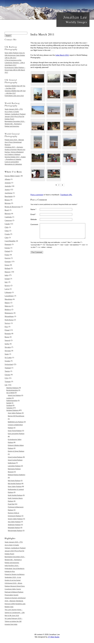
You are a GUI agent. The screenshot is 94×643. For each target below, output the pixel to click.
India (6, 275)
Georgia (7, 258)
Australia (8, 186)
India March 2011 (62, 55)
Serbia (7, 344)
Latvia (7, 289)
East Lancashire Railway (16, 434)
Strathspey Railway (14, 525)
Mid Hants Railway (14, 481)
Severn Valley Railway (15, 519)
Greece (7, 265)
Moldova (8, 309)
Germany (8, 261)
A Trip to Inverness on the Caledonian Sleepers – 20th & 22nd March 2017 (15, 62)
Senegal (7, 340)
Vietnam (8, 381)
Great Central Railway (15, 457)
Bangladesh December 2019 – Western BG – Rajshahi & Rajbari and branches (15, 124)
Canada (7, 224)
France (7, 254)
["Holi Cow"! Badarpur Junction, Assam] (53, 174)
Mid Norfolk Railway (14, 483)
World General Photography (12, 135)
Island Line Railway (14, 395)
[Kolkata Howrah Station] (37, 94)
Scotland (9, 405)
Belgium (8, 203)
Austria (7, 189)
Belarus (7, 200)
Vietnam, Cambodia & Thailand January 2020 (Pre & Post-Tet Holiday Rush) (15, 116)
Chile (6, 227)
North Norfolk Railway (15, 495)
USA (6, 378)
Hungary (8, 272)
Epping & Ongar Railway (16, 451)
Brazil (7, 210)
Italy (6, 282)
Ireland (7, 278)
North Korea (9, 320)
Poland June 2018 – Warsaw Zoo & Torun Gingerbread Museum (14, 142)
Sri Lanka (8, 357)
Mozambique (9, 316)
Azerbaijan (8, 193)
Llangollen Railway (14, 466)
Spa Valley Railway (14, 522)
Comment (34, 224)
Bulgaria (8, 213)
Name (33, 209)
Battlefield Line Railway (16, 422)
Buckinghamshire (12, 390)
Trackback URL (66, 195)
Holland (7, 268)
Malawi (7, 302)
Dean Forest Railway (15, 431)
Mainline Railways (12, 388)
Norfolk (8, 403)
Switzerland (9, 364)
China (7, 230)
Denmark (8, 244)
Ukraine (7, 374)
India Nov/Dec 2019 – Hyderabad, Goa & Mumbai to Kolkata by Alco (14, 568)
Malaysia (8, 306)
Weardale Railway (14, 528)
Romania (8, 333)
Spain (7, 354)
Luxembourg (9, 296)
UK (6, 385)
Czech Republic (10, 241)
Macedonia (8, 299)
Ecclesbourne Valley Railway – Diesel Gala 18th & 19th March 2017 (15, 70)
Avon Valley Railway (14, 413)
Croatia (7, 234)
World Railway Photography (12, 104)
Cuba (6, 237)
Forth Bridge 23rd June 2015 (14, 96)
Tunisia (7, 371)
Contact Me (10, 39)
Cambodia (8, 217)
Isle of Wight (10, 393)
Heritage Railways (12, 410)
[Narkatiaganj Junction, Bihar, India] (37, 78)
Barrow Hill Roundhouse (16, 416)
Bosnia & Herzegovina (12, 206)
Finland (7, 251)
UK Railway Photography (11, 48)
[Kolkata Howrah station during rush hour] (69, 78)
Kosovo (7, 285)
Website (33, 219)
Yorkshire (9, 408)
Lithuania (8, 292)
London (9, 398)
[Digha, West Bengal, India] (69, 94)
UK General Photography (11, 81)
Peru (6, 326)
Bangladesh (8, 196)
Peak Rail (11, 504)
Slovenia (8, 350)
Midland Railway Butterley (16, 475)
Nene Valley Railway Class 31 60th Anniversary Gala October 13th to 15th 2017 (15, 55)
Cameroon (8, 220)
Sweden (7, 361)
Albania (7, 179)
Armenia (8, 182)
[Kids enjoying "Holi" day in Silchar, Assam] (37, 158)
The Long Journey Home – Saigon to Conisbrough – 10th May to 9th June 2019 (15, 612)
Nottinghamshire (11, 400)
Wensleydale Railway (15, 530)
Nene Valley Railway (15, 486)
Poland (7, 330)
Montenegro (9, 313)
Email (33, 214)
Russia (7, 337)
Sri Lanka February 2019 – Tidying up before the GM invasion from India (13, 621)
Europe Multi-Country (12, 176)
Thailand (8, 368)
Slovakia (8, 347)
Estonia (7, 248)
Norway (7, 323)
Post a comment (36, 195)
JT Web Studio (53, 637)
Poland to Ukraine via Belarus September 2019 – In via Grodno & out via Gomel (14, 577)
